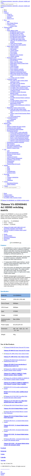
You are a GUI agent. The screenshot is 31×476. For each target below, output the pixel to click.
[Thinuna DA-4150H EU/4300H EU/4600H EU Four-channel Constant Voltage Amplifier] (17, 379)
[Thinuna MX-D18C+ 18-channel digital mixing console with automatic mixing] (17, 440)
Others (5, 240)
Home (5, 193)
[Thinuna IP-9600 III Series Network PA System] (16, 347)
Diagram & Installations (10, 237)
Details (5, 234)
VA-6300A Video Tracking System (12, 197)
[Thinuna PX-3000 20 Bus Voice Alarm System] (16, 353)
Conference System (9, 196)
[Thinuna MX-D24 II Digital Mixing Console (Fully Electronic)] (17, 413)
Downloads (7, 238)
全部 (8, 21)
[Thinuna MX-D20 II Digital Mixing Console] (16, 405)
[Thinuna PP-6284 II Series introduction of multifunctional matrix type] (17, 361)
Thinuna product (8, 194)
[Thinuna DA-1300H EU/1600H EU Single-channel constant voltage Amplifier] (17, 370)
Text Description (8, 235)
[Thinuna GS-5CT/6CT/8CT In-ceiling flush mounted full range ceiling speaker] (17, 397)
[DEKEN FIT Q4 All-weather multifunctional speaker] (17, 388)
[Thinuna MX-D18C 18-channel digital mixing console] (17, 431)
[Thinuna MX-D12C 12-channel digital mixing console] (17, 422)
